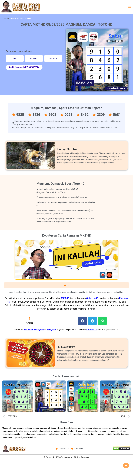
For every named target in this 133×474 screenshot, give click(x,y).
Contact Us (91, 329)
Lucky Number (67, 149)
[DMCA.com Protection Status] (121, 449)
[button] (129, 7)
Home (6, 19)
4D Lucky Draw (66, 346)
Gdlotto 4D (92, 298)
